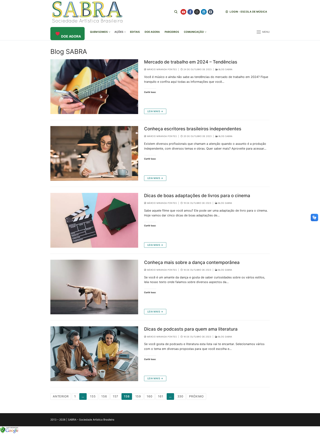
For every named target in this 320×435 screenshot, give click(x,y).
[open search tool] (176, 12)
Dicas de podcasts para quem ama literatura (191, 329)
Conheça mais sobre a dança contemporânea (192, 262)
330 (180, 396)
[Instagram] (197, 12)
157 (115, 396)
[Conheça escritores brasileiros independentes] (94, 153)
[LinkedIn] (204, 12)
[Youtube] (183, 12)
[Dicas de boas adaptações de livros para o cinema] (94, 220)
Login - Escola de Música (248, 11)
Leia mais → (155, 111)
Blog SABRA (225, 69)
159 (138, 396)
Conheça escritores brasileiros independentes (192, 128)
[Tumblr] (211, 12)
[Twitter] (217, 12)
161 (160, 396)
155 (93, 396)
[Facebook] (190, 12)
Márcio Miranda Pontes (161, 69)
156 (104, 396)
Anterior (61, 396)
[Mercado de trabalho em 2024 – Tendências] (94, 86)
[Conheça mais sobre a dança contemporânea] (94, 287)
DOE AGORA (71, 36)
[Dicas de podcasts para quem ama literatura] (94, 353)
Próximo (196, 396)
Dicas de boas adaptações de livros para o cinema (197, 195)
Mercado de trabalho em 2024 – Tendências (190, 62)
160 (149, 396)
